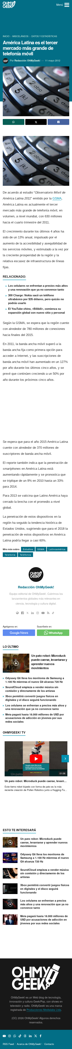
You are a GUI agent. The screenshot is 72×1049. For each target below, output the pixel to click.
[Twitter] (27, 612)
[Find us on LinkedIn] (30, 1036)
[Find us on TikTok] (20, 1036)
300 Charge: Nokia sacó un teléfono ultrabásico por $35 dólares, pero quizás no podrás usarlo (36, 299)
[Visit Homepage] (9, 4)
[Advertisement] (36, 22)
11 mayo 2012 (52, 60)
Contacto (49, 1044)
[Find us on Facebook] (40, 1036)
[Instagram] (37, 612)
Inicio (6, 36)
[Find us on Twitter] (35, 1036)
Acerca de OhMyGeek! (29, 1044)
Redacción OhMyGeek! (27, 60)
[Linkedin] (32, 612)
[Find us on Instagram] (9, 1036)
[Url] (17, 612)
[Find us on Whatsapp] (14, 1036)
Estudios (28, 549)
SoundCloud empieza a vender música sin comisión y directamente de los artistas (31, 689)
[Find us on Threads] (25, 1036)
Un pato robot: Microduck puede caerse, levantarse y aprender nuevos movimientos (49, 661)
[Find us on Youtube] (4, 1036)
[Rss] (48, 612)
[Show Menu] (66, 4)
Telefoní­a (10, 554)
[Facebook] (22, 612)
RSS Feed (8, 1044)
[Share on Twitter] (36, 122)
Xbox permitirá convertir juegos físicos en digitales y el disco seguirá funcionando (31, 698)
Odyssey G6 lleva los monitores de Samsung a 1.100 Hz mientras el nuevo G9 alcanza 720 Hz (34, 680)
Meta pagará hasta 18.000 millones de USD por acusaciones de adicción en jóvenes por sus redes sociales (34, 717)
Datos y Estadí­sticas (44, 36)
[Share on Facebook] (58, 122)
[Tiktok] (53, 612)
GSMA (56, 198)
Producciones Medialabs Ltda (44, 1010)
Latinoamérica (57, 549)
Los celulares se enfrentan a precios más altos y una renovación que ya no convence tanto (35, 707)
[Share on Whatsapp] (13, 122)
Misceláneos (20, 36)
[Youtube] (43, 612)
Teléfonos (25, 554)
